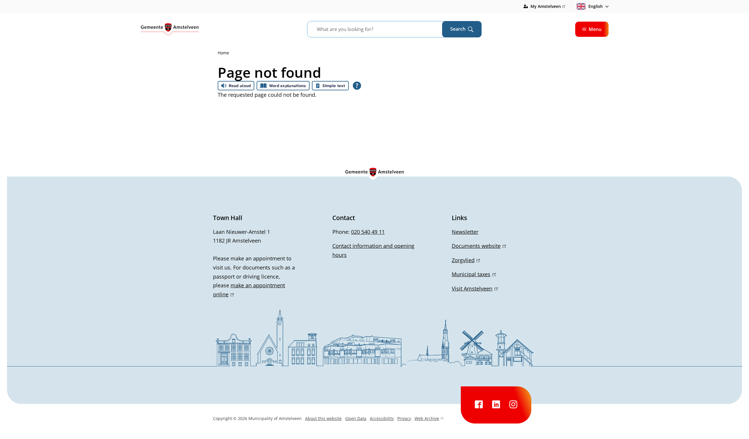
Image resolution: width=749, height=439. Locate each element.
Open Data (355, 418)
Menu (595, 29)
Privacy (404, 418)
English (595, 6)
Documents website (478, 245)
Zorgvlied (465, 260)
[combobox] (382, 29)
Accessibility (382, 418)
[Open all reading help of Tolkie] (357, 86)
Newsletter (465, 231)
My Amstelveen (547, 7)
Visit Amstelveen (474, 288)
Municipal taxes (473, 274)
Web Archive (427, 419)
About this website (323, 418)
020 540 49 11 (368, 231)
